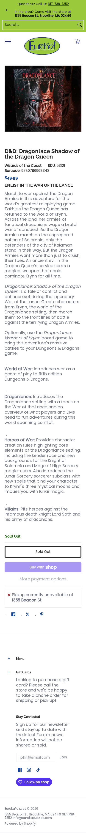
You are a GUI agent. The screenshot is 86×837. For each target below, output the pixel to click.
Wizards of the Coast (23, 165)
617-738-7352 (58, 4)
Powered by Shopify (20, 823)
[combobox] (39, 25)
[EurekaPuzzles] (42, 46)
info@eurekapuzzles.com (32, 818)
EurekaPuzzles (15, 809)
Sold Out (43, 551)
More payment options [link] (43, 579)
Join (63, 757)
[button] (77, 41)
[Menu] (8, 41)
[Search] (79, 25)
